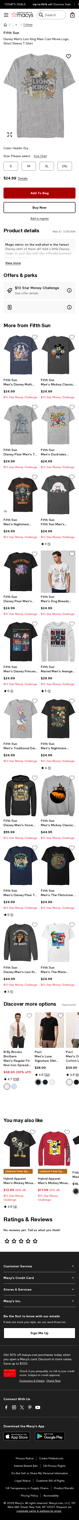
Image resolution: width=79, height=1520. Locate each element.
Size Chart (40, 156)
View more (13, 263)
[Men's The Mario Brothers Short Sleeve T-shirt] (58, 942)
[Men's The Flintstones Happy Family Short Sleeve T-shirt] (58, 865)
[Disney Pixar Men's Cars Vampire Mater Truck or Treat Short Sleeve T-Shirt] (21, 571)
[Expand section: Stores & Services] (39, 1289)
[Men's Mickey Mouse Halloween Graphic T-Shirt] (20, 1148)
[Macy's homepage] (5, 25)
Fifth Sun (11, 32)
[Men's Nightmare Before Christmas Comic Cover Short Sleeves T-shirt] (58, 719)
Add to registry (40, 218)
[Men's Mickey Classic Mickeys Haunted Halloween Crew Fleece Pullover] (58, 795)
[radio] (7, 1086)
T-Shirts (27, 24)
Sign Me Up (39, 1333)
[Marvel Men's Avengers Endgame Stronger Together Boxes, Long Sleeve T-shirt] (58, 641)
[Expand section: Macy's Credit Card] (39, 1278)
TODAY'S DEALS (15, 4)
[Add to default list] (34, 337)
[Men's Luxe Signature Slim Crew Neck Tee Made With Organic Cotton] (49, 1030)
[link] (21, 388)
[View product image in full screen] (9, 134)
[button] (15, 25)
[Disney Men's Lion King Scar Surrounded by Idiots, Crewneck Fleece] (21, 942)
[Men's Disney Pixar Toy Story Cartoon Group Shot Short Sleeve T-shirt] (21, 865)
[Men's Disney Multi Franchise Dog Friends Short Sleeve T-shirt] (21, 355)
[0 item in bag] (72, 15)
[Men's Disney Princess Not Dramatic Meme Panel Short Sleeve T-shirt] (21, 641)
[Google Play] (50, 1436)
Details (23, 178)
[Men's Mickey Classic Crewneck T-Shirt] (58, 355)
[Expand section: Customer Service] (39, 1266)
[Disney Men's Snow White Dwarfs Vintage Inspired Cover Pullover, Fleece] (21, 795)
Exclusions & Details (32, 1380)
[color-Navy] (45, 1082)
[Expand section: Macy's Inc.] (39, 1301)
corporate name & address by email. (39, 1511)
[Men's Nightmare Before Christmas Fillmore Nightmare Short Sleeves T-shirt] (21, 495)
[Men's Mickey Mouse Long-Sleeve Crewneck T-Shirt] (54, 1148)
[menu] (6, 15)
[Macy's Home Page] (22, 15)
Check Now (53, 1380)
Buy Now (39, 207)
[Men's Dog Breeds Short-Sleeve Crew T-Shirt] (58, 571)
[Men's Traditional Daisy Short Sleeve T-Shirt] (21, 719)
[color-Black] (38, 1082)
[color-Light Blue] (14, 1086)
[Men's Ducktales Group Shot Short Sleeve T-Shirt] (58, 425)
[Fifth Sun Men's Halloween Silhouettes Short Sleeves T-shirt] (58, 495)
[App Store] (17, 1436)
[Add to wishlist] (68, 56)
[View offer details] (39, 290)
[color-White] (7, 1086)
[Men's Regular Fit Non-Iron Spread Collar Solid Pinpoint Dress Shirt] (18, 1030)
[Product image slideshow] (39, 96)
